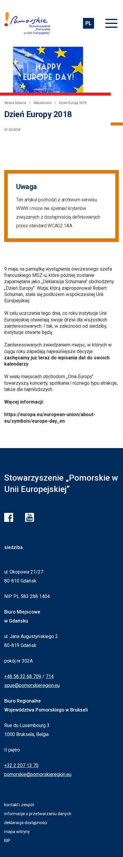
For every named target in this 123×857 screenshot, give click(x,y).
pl (88, 23)
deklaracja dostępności (25, 822)
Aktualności (43, 103)
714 (50, 676)
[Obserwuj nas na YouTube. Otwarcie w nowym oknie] (29, 517)
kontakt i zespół (19, 804)
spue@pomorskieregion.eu (32, 685)
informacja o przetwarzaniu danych (37, 813)
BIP (7, 840)
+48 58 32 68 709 (22, 676)
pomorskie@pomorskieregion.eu (37, 774)
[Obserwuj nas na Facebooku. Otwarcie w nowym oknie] (8, 517)
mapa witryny (17, 831)
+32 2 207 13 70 (21, 765)
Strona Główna (15, 103)
